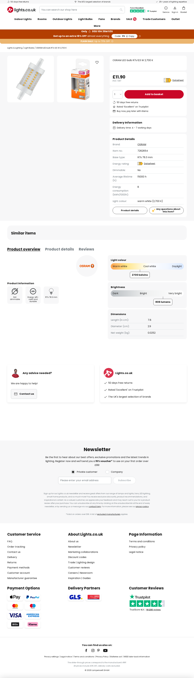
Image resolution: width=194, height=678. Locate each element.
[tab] (23, 249)
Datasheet (178, 80)
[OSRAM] (87, 266)
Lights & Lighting (14, 48)
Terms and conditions (142, 541)
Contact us (13, 552)
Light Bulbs (29, 48)
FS (124, 36)
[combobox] (82, 9)
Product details (59, 249)
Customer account (18, 573)
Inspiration (74, 578)
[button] (97, 62)
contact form (95, 506)
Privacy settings (51, 656)
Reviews (86, 249)
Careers (73, 573)
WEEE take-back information (137, 656)
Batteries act (116, 656)
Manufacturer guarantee (22, 578)
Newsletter (74, 546)
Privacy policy (137, 546)
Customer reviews (79, 567)
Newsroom (86, 573)
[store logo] (21, 10)
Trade (71, 562)
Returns (12, 562)
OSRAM (141, 144)
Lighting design (86, 562)
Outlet (175, 19)
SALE (129, 19)
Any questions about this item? (168, 210)
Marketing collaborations (83, 552)
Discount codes (77, 557)
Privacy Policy (102, 656)
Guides (87, 578)
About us (73, 541)
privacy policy (142, 506)
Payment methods (18, 567)
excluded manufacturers (108, 514)
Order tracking (16, 546)
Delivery (12, 557)
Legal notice (136, 552)
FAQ (9, 541)
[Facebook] (88, 650)
